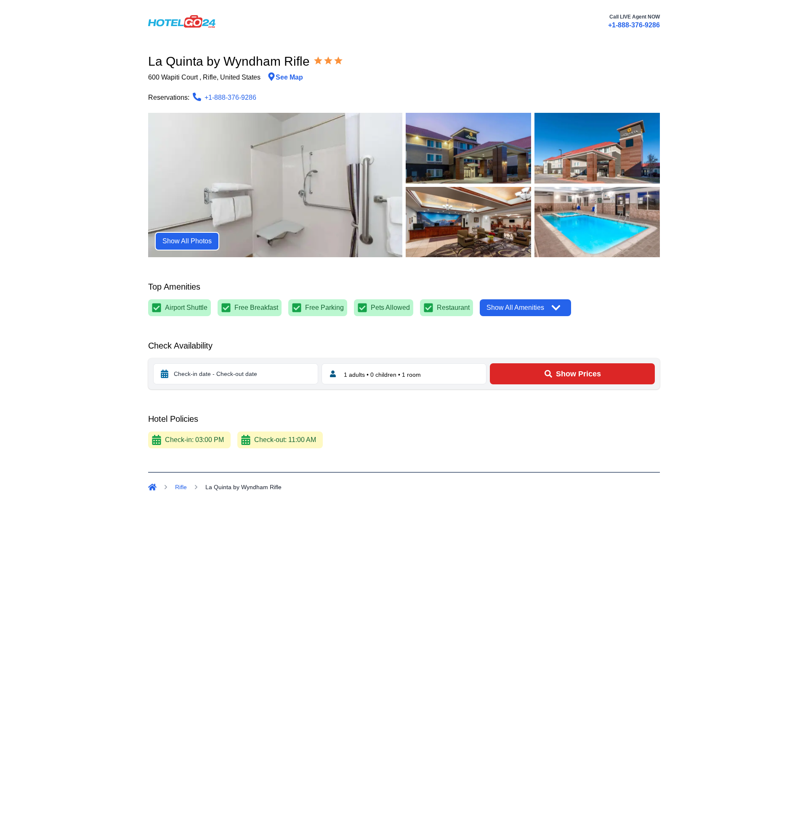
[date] (164, 374)
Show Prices (578, 374)
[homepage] (181, 21)
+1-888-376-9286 (634, 25)
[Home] (152, 487)
